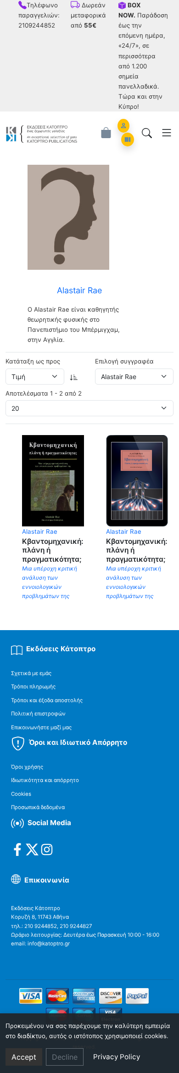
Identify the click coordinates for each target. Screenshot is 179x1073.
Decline (65, 1057)
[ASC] (74, 377)
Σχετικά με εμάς (31, 673)
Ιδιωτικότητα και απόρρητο (45, 780)
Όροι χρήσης (27, 767)
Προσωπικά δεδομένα (38, 807)
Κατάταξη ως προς (33, 361)
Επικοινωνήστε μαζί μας (41, 727)
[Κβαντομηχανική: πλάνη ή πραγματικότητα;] (53, 480)
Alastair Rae (39, 531)
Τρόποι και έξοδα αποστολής (47, 700)
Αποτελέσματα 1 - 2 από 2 (44, 393)
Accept (23, 1057)
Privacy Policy (116, 1056)
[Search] (146, 132)
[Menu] (166, 132)
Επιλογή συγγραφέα (124, 361)
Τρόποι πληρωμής (33, 686)
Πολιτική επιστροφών (38, 713)
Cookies (21, 794)
